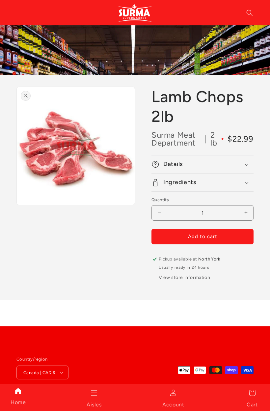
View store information (184, 277)
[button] (94, 393)
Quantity (160, 199)
